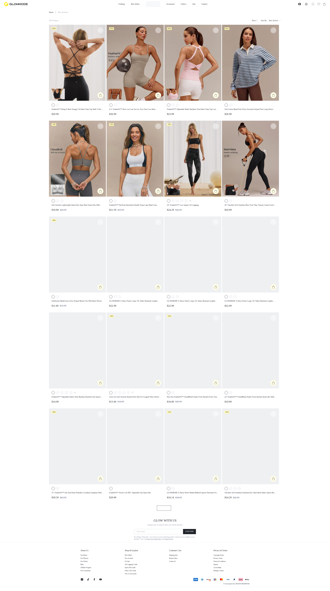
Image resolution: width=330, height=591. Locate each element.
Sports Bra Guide (130, 567)
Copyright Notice (218, 555)
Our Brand (83, 555)
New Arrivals (129, 558)
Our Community (85, 571)
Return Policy (173, 558)
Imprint (215, 564)
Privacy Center (217, 558)
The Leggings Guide (131, 564)
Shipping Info (173, 555)
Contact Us (172, 561)
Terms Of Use (168, 539)
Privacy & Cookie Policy (154, 539)
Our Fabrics (84, 561)
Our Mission (84, 558)
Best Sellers (128, 555)
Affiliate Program (85, 567)
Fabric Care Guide (130, 571)
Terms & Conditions (219, 561)
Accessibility (217, 567)
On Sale (127, 561)
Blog (81, 564)
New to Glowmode (131, 574)
